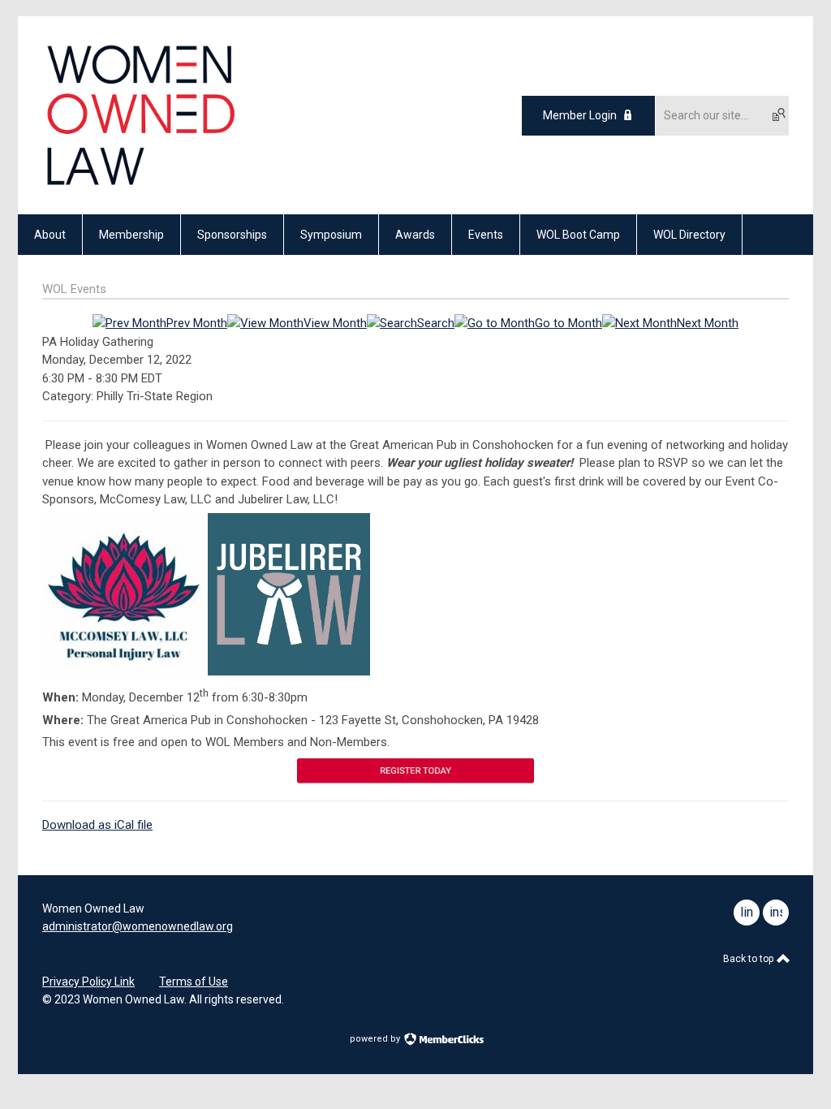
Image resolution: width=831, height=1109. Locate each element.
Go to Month (568, 323)
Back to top (749, 958)
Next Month (707, 323)
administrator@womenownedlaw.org (137, 926)
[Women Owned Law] (140, 186)
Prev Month (196, 323)
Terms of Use (193, 981)
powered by (376, 1038)
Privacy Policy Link (88, 981)
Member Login (580, 115)
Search (435, 323)
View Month (335, 323)
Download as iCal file (97, 825)
